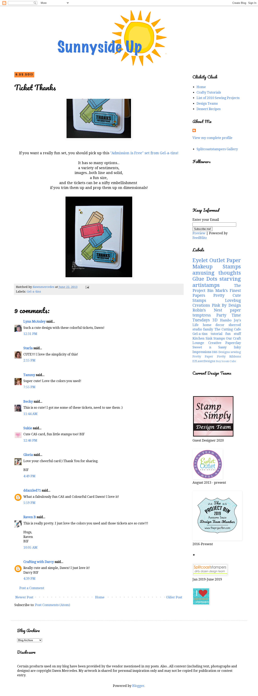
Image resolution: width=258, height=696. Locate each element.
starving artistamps (216, 282)
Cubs (233, 361)
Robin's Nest (207, 310)
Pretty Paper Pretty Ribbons (216, 356)
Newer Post (24, 597)
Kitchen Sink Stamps (208, 338)
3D (214, 320)
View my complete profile (212, 138)
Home (99, 597)
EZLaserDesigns (203, 361)
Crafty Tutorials (209, 92)
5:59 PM (29, 503)
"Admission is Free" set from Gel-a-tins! (143, 153)
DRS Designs (221, 352)
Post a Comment (31, 588)
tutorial (216, 334)
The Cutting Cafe (227, 329)
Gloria (28, 455)
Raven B (29, 517)
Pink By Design (226, 305)
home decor (214, 325)
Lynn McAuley (34, 321)
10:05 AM (30, 547)
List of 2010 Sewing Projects (218, 98)
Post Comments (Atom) (52, 605)
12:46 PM (30, 440)
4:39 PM (29, 578)
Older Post (174, 597)
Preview (198, 233)
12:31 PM (30, 334)
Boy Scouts (222, 361)
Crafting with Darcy (38, 562)
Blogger (138, 686)
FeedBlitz (199, 238)
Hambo (225, 320)
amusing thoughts (216, 273)
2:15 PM (29, 360)
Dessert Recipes (209, 109)
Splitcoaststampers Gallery (217, 149)
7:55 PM (29, 387)
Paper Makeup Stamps (216, 263)
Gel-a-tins (34, 291)
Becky (28, 401)
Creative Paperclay (224, 343)
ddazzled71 (32, 490)
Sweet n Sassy (209, 347)
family (208, 329)
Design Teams (207, 103)
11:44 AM (30, 414)
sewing (236, 352)
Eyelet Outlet (208, 260)
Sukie (27, 428)
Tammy (29, 375)
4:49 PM (29, 476)
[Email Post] (87, 287)
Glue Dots (204, 279)
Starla (28, 348)
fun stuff (233, 334)
